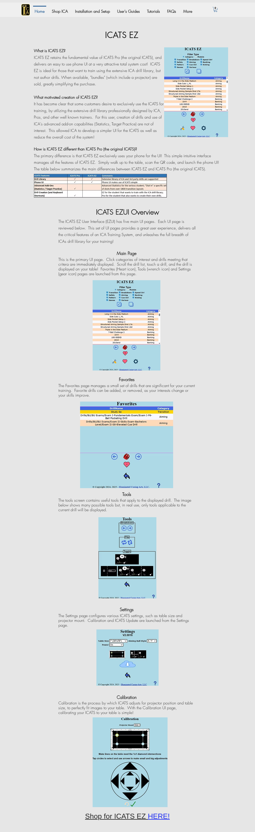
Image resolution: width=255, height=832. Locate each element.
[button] (216, 9)
